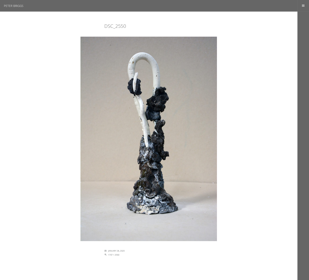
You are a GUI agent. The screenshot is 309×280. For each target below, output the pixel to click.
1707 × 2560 (113, 254)
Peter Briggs (13, 6)
